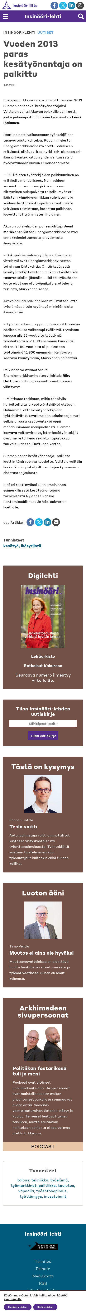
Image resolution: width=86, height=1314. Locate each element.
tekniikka (39, 1179)
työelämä (59, 1179)
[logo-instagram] (80, 5)
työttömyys (31, 1196)
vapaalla (26, 1190)
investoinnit (55, 1196)
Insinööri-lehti (43, 16)
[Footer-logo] (43, 1246)
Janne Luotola (21, 820)
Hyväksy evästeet (17, 1307)
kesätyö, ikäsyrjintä (22, 545)
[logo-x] (63, 5)
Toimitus (43, 1261)
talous (23, 1179)
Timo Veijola (19, 946)
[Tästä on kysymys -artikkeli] (43, 794)
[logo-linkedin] (71, 5)
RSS (43, 1283)
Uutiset (45, 32)
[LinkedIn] (47, 522)
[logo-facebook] (54, 5)
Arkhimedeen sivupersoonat (43, 1011)
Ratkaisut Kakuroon (43, 665)
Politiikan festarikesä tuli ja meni (39, 1071)
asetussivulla (13, 1299)
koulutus (66, 1185)
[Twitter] (39, 522)
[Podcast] (43, 1042)
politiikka (47, 1185)
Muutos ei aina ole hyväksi (41, 953)
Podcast (43, 1146)
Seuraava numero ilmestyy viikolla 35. (43, 677)
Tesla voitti (23, 826)
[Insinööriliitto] (33, 5)
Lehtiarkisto (43, 656)
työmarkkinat (24, 1185)
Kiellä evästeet (45, 1307)
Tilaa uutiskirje (43, 735)
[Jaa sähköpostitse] (56, 522)
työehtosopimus (51, 1190)
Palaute (43, 1268)
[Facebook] (30, 522)
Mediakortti (43, 1275)
